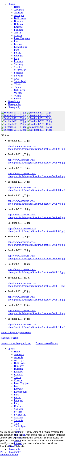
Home (17, 6)
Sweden (18, 67)
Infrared (18, 98)
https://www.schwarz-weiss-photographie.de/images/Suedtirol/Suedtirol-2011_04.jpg (36, 188)
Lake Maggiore (22, 38)
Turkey (17, 87)
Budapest (19, 21)
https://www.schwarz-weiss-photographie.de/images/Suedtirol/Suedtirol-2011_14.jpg (36, 325)
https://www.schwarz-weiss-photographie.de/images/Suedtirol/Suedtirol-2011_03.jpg (36, 175)
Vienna (17, 95)
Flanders (18, 29)
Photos (11, 4)
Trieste (17, 84)
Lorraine (18, 44)
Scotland (18, 72)
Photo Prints (14, 101)
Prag (16, 58)
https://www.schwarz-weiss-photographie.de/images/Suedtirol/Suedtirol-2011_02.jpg (36, 161)
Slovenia (18, 75)
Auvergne (19, 15)
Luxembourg (20, 47)
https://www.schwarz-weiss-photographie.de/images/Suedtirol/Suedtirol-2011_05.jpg (36, 202)
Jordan (17, 32)
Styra (16, 78)
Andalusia (19, 9)
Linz (16, 41)
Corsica (18, 35)
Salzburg (18, 64)
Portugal (18, 55)
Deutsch (5, 338)
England (18, 26)
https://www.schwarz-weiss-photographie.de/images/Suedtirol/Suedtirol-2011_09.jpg (36, 257)
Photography (14, 107)
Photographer (14, 104)
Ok (1, 451)
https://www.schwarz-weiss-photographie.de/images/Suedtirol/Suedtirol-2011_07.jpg (36, 229)
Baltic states (20, 18)
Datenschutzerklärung (47, 343)
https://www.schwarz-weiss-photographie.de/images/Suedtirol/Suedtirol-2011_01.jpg (36, 147)
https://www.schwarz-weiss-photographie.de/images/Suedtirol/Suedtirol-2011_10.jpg (36, 271)
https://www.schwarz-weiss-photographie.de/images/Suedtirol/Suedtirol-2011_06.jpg (36, 216)
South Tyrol (20, 81)
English (15, 338)
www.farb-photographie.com (16, 332)
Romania (18, 61)
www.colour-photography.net (16, 343)
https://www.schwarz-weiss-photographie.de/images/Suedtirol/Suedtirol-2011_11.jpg (36, 284)
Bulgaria (18, 24)
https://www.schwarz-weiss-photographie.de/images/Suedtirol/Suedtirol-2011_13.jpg (36, 312)
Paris (16, 49)
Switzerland (20, 70)
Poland (17, 52)
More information (9, 454)
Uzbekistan (19, 90)
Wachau (18, 92)
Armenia (18, 12)
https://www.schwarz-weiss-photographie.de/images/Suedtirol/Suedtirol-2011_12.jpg (36, 298)
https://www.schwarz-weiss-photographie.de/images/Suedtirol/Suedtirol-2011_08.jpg (36, 243)
